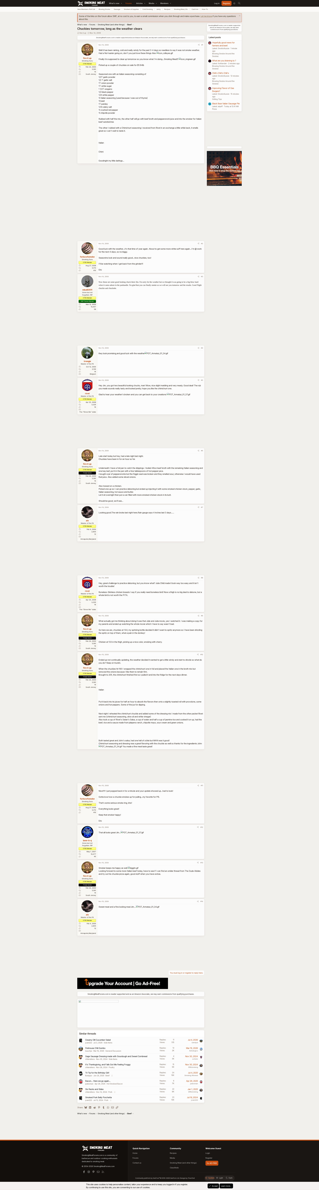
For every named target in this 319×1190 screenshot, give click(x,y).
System (211, 1178)
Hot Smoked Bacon (115, 1084)
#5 (202, 380)
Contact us (137, 1163)
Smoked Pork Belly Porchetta (98, 1097)
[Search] (239, 3)
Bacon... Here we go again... (98, 1081)
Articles (139, 3)
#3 (202, 276)
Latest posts (215, 37)
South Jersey (91, 74)
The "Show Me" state (87, 412)
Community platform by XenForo (157, 1178)
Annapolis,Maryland (88, 539)
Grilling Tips (217, 99)
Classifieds (174, 1168)
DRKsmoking (193, 1067)
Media (151, 3)
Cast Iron (195, 9)
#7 (202, 507)
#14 (201, 901)
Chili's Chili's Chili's (220, 73)
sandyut (195, 1042)
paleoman (89, 1084)
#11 (202, 785)
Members (164, 3)
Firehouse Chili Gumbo (95, 1048)
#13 (201, 863)
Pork (110, 1092)
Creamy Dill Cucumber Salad (98, 1040)
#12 (201, 827)
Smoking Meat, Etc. (181, 9)
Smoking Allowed (191, 1075)
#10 (201, 654)
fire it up (83, 33)
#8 (202, 578)
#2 (202, 243)
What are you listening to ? (224, 60)
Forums (128, 3)
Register (208, 1158)
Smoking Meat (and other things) (183, 1163)
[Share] (198, 45)
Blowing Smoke (104, 9)
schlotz (195, 1059)
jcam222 (88, 1043)
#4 (202, 348)
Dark (231, 1178)
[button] (121, 3)
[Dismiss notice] (239, 16)
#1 (202, 45)
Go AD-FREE (212, 1163)
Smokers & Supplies (131, 9)
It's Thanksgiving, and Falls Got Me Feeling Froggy (108, 1064)
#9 (202, 616)
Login (207, 1153)
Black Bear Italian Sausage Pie (226, 103)
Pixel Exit (191, 1178)
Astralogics (193, 1051)
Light (221, 1178)
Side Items (108, 1043)
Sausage (117, 9)
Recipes (167, 9)
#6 (202, 451)
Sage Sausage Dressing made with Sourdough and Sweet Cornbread (116, 1056)
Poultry (112, 1067)
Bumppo (88, 1075)
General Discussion (113, 1051)
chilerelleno (90, 1059)
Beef (108, 1075)
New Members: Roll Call (86, 9)
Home (135, 1153)
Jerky (158, 9)
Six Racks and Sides (94, 1089)
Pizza (214, 109)
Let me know (206, 16)
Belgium (93, 374)
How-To (205, 9)
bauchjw (88, 1051)
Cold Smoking (147, 9)
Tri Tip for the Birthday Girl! (97, 1072)
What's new (114, 3)
